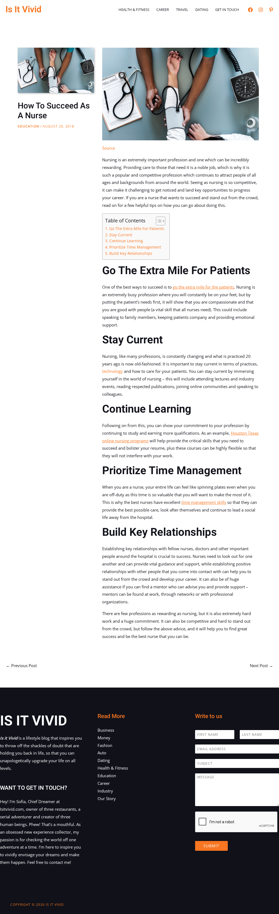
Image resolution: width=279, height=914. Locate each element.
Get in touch (227, 9)
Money (104, 737)
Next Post (261, 665)
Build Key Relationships (130, 253)
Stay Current (120, 234)
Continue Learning (126, 240)
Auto (102, 752)
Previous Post (21, 665)
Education (28, 126)
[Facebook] (250, 9)
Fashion (105, 745)
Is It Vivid (23, 9)
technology (112, 371)
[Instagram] (260, 9)
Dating (201, 9)
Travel (182, 9)
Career (162, 9)
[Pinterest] (271, 9)
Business (106, 730)
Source (108, 148)
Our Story (107, 798)
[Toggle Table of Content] (158, 221)
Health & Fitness (134, 9)
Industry (105, 791)
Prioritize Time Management (135, 247)
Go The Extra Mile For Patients (136, 228)
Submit (211, 845)
